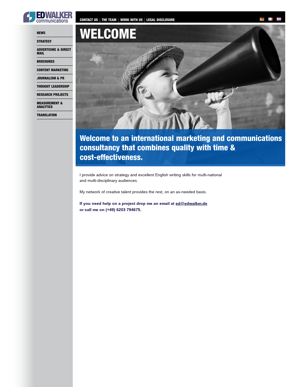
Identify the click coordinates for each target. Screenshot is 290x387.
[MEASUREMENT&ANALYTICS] (55, 105)
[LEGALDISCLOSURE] (160, 20)
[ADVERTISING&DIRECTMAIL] (55, 52)
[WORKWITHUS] (131, 20)
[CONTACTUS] (89, 20)
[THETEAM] (109, 20)
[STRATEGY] (55, 41)
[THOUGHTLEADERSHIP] (55, 86)
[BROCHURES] (55, 61)
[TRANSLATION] (55, 115)
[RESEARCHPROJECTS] (55, 95)
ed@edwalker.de (191, 203)
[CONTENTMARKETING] (55, 70)
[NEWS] (55, 33)
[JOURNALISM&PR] (55, 78)
